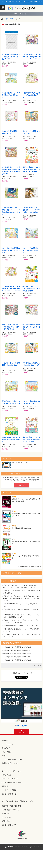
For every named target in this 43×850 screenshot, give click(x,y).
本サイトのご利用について (12, 771)
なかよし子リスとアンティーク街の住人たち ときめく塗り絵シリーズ (11, 327)
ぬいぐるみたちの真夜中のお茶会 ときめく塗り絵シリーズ (11, 250)
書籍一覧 (5, 740)
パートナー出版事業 (9, 790)
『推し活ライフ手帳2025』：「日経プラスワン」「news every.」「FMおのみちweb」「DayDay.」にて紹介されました (22, 598)
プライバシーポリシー (10, 779)
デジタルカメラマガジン (11, 810)
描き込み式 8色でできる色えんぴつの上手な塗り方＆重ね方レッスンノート (31, 169)
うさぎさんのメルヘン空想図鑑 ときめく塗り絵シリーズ (11, 365)
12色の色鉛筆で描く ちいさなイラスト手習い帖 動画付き (11, 439)
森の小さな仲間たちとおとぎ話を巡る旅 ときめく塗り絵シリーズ (31, 327)
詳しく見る (22, 485)
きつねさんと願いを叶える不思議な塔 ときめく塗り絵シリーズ (11, 57)
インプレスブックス (9, 825)
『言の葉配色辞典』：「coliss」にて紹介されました (20, 625)
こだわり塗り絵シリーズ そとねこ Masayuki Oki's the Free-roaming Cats (32, 210)
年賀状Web (6, 821)
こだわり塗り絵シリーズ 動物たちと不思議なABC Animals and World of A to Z (32, 57)
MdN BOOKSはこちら (21, 14)
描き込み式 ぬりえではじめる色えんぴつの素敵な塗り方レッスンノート (31, 439)
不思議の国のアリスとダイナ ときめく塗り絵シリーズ (31, 95)
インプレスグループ (9, 794)
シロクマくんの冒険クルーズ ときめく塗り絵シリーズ (31, 250)
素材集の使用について (10, 763)
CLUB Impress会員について (12, 759)
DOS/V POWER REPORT (11, 806)
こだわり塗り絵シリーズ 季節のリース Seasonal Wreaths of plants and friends (11, 289)
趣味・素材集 (9, 19)
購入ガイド (6, 748)
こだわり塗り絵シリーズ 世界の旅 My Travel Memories (11, 95)
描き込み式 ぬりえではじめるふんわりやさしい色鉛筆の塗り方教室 (31, 289)
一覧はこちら (36, 665)
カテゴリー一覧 (7, 744)
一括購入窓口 (7, 752)
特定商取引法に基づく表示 (12, 782)
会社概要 (5, 786)
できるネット (7, 817)
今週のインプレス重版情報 (12, 647)
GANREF (5, 813)
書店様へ (5, 756)
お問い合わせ (7, 775)
